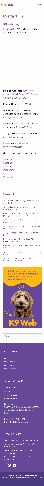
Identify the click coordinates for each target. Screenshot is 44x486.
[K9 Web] (7, 4)
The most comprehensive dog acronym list (21, 440)
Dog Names (9, 365)
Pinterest (8, 177)
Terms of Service (12, 395)
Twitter (7, 166)
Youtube (7, 159)
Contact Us (9, 391)
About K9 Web (11, 388)
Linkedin (7, 173)
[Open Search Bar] (30, 4)
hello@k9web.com (13, 117)
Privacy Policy (10, 398)
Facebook (8, 163)
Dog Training (10, 369)
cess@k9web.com (28, 127)
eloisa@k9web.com (13, 137)
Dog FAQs (8, 358)
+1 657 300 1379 (29, 104)
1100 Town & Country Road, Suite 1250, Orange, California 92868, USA (21, 94)
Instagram (8, 170)
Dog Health (9, 362)
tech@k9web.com (12, 147)
